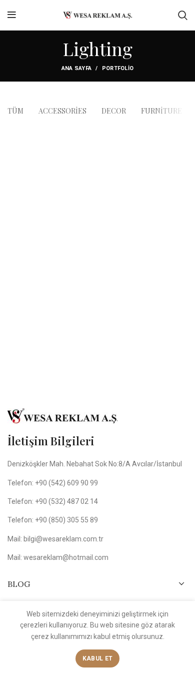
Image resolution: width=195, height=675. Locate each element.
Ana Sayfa (77, 68)
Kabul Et (97, 658)
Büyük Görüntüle (180, 133)
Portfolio (118, 68)
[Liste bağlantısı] (98, 482)
